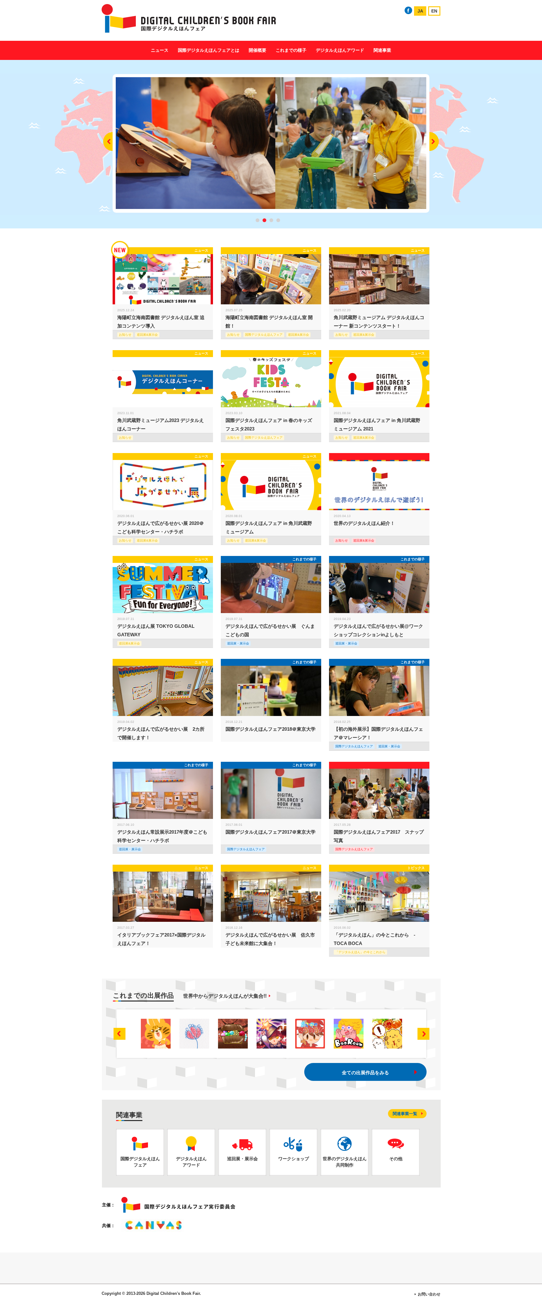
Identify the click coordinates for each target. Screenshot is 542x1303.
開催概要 (257, 50)
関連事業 (382, 50)
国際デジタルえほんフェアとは (208, 50)
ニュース (159, 50)
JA (420, 10)
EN (434, 10)
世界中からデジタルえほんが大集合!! (225, 996)
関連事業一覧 (405, 1113)
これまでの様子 (291, 50)
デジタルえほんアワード (340, 50)
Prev (108, 141)
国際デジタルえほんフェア (354, 746)
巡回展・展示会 (238, 643)
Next (434, 141)
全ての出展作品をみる (365, 1072)
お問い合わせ (429, 1294)
